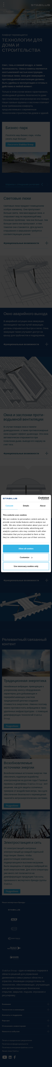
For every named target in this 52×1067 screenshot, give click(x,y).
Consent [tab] (9, 506)
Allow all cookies (26, 548)
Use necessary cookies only (26, 566)
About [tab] (42, 506)
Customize (24, 557)
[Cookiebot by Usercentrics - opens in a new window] (38, 498)
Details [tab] (26, 506)
